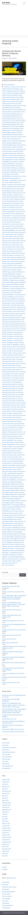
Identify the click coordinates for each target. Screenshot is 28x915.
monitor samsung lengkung (9, 143)
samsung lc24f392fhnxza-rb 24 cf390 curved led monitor (13, 511)
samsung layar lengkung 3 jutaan (15, 488)
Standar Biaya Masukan (8, 752)
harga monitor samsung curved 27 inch (12, 99)
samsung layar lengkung (8, 484)
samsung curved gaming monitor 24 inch (13, 319)
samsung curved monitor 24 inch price (12, 384)
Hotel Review (5, 750)
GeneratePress (21, 913)
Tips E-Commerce (7, 756)
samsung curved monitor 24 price (11, 403)
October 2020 (6, 839)
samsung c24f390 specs (9, 274)
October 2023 (6, 793)
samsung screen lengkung (11, 540)
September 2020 (6, 842)
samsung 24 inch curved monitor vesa (12, 242)
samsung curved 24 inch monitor (16, 311)
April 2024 (5, 789)
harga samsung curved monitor (10, 101)
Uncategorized (6, 768)
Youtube (4, 867)
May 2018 (4, 856)
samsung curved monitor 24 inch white (12, 392)
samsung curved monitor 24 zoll (16, 425)
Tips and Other (6, 754)
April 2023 (5, 798)
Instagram (4, 869)
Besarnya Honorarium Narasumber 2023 (13, 591)
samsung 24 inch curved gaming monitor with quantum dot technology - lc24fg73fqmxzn (14, 178)
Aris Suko (6, 3)
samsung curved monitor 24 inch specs (12, 388)
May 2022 (4, 816)
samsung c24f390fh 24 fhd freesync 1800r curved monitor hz (13, 276)
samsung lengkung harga (9, 519)
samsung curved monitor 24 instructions (13, 394)
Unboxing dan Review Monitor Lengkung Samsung (11, 53)
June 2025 (5, 784)
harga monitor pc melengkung (10, 95)
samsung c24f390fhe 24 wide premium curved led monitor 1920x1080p (14, 280)
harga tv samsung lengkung (15, 109)
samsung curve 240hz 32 (9, 307)
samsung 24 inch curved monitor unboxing (13, 240)
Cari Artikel (5, 572)
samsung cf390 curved (8, 303)
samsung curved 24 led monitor (10, 313)
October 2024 (6, 786)
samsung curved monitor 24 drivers (15, 357)
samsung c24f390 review (18, 272)
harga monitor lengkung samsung (15, 93)
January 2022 (6, 825)
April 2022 (5, 819)
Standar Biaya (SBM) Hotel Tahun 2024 (13, 620)
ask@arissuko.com (11, 878)
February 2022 (6, 823)
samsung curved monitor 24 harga (11, 365)
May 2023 (5, 795)
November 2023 (6, 791)
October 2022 (6, 807)
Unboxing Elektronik (9, 84)
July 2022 (4, 814)
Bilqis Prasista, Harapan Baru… (10, 642)
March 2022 (5, 821)
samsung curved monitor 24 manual (12, 396)
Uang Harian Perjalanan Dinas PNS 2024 (13, 673)
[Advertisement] (14, 21)
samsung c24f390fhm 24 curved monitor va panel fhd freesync (13, 286)
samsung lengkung (19, 517)
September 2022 (6, 809)
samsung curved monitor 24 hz (14, 369)
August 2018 (5, 851)
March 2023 (5, 800)
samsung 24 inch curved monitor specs (12, 238)
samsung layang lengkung (15, 482)
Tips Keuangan (6, 759)
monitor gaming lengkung (18, 120)
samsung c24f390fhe (14, 278)
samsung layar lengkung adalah (10, 490)
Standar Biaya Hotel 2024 (9, 639)
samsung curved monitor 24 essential (12, 359)
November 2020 (6, 837)
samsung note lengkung (18, 529)
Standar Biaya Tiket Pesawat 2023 (11, 635)
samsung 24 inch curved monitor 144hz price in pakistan (13, 182)
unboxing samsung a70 (13, 559)
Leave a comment (9, 565)
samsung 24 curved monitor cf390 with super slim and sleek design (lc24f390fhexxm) (13, 170)
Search (23, 575)
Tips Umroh (5, 761)
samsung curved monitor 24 (12, 328)
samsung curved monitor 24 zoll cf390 (12, 428)
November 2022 (6, 805)
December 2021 (6, 828)
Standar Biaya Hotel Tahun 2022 (11, 682)
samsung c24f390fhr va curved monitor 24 (13, 294)
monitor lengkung (14, 128)
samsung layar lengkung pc (13, 498)
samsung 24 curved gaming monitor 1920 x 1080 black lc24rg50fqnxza (13, 159)
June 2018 (5, 853)
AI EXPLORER (5, 743)
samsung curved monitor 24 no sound (12, 398)
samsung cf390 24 (19, 301)
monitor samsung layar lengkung (16, 141)
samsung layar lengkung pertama (11, 500)
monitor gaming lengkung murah (11, 122)
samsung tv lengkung (13, 546)
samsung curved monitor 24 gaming (15, 363)
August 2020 (5, 844)
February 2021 (6, 835)
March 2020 (5, 846)
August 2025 (5, 782)
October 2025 (6, 779)
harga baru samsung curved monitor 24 (14, 86)
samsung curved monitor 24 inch (11, 371)
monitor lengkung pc (17, 130)
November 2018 (6, 849)
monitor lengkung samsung (9, 132)
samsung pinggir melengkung (12, 536)
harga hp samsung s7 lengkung (10, 89)
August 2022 (5, 812)
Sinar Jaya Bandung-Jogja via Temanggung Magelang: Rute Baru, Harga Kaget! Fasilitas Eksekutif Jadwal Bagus (14, 597)
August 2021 (5, 832)
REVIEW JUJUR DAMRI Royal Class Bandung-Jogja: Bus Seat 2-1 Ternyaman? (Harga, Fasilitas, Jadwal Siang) (13, 604)
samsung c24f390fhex (12, 284)
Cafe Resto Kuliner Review (9, 747)
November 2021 (6, 830)
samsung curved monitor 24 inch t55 (12, 390)
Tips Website (5, 763)
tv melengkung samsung (15, 552)
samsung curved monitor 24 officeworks (13, 400)
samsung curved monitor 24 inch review (13, 386)
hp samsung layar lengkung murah (11, 114)
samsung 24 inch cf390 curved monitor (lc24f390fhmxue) (13, 174)
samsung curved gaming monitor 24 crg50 (13, 317)
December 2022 (6, 802)
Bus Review (5, 745)
